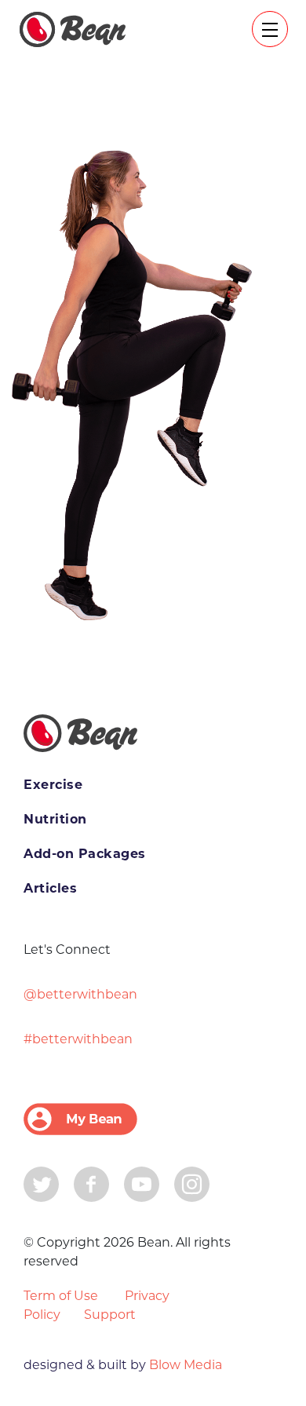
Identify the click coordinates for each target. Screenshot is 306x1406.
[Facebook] (91, 1183)
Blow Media (184, 1364)
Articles (50, 888)
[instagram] (191, 1183)
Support (110, 1314)
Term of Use (61, 1295)
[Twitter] (41, 1183)
